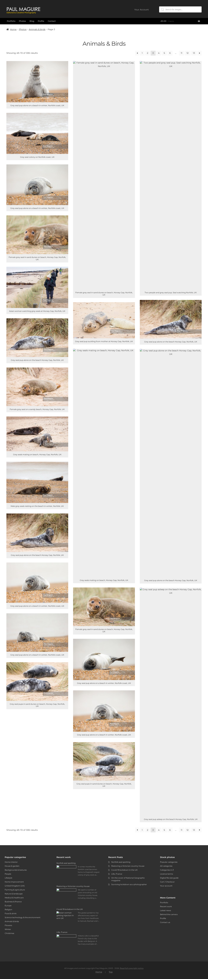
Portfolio (11, 21)
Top (111, 972)
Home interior (11, 862)
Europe (8, 905)
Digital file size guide (169, 878)
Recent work (166, 906)
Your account (166, 886)
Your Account (141, 9)
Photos (22, 21)
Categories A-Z (167, 870)
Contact (52, 21)
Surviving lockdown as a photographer (129, 884)
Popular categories (168, 862)
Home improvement (14, 882)
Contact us (165, 922)
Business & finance (13, 901)
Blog (32, 21)
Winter (8, 929)
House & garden (12, 866)
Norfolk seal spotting (120, 862)
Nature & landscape (14, 894)
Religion (8, 909)
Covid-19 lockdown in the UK (124, 870)
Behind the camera (169, 914)
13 (194, 53)
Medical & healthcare (14, 897)
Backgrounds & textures (16, 870)
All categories (166, 866)
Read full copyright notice (131, 968)
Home (13, 29)
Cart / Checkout (167, 882)
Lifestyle (8, 878)
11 (181, 53)
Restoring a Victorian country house (127, 866)
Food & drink (10, 913)
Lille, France (116, 874)
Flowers (8, 925)
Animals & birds (37, 29)
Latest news (165, 910)
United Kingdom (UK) (15, 886)
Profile (41, 21)
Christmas (9, 933)
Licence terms (166, 874)
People (8, 874)
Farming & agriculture (15, 890)
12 (188, 53)
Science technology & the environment (22, 917)
